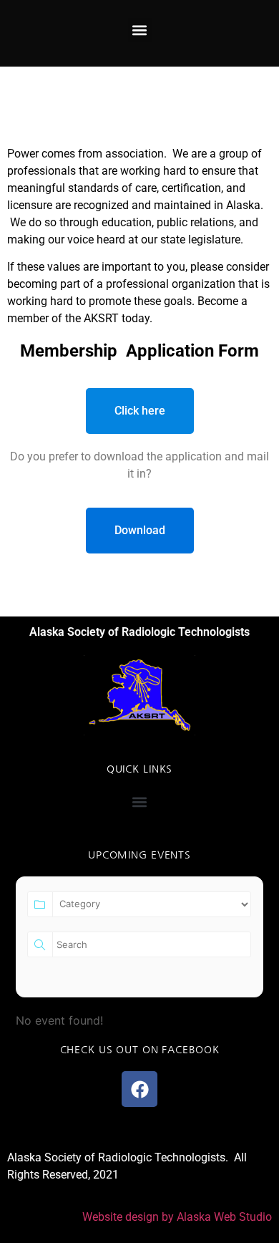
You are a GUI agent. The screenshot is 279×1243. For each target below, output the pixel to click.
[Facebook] (139, 1089)
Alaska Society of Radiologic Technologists (139, 632)
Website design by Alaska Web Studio (177, 1217)
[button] (140, 30)
